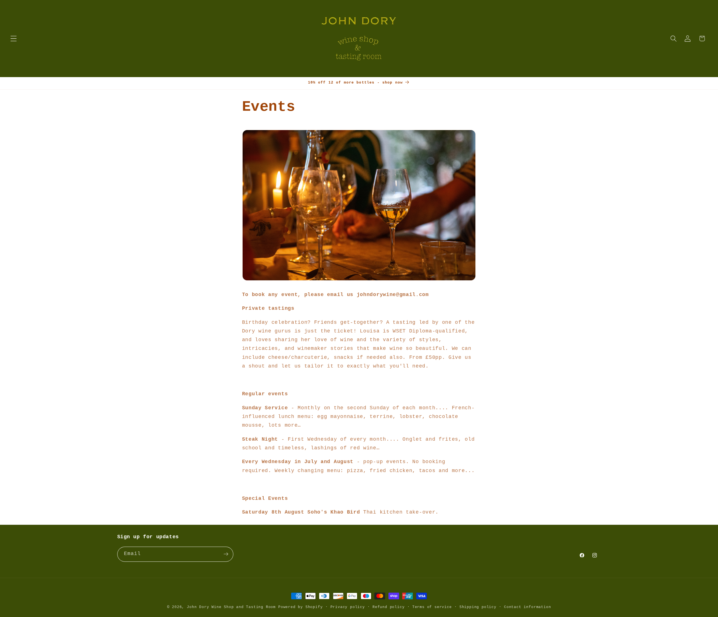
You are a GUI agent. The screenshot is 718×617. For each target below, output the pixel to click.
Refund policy (388, 607)
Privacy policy (347, 607)
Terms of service (432, 607)
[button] (13, 38)
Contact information (527, 607)
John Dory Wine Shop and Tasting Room (231, 607)
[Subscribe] (226, 554)
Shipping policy (477, 607)
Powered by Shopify (300, 607)
